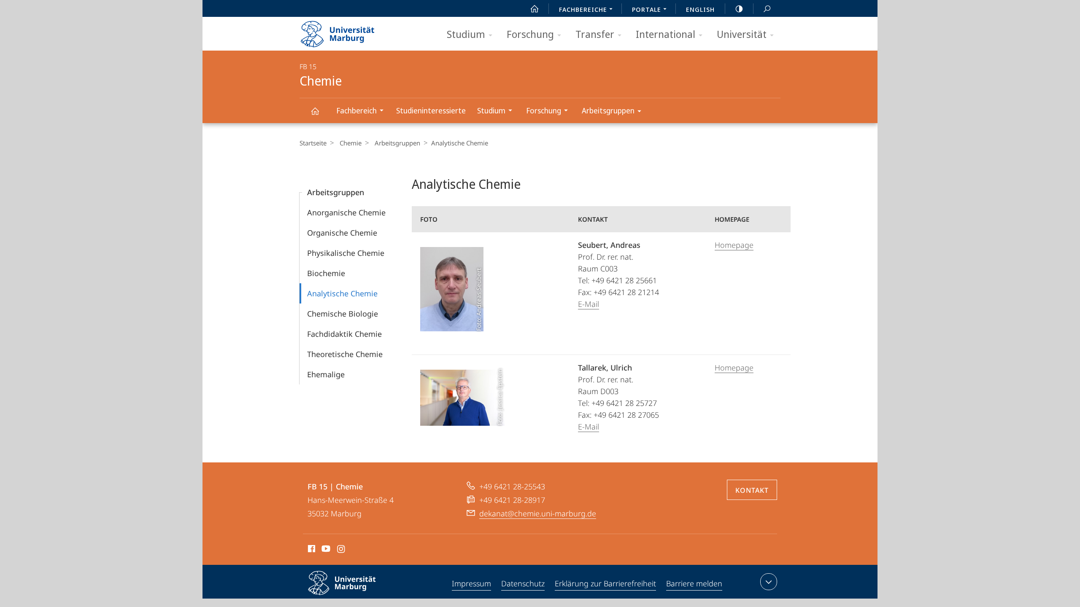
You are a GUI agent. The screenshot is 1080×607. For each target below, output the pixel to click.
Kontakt (752, 490)
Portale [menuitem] (646, 9)
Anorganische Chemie (346, 212)
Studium (466, 34)
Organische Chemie (342, 233)
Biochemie (326, 273)
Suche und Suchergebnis (766, 8)
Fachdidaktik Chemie (344, 334)
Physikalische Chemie (345, 253)
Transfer (594, 34)
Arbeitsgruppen (608, 110)
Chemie (315, 110)
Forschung (530, 34)
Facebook (310, 550)
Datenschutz (523, 583)
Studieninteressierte (431, 110)
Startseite (313, 143)
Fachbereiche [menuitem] (583, 9)
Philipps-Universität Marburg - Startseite (352, 31)
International (665, 34)
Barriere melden (694, 583)
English (700, 9)
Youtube (325, 550)
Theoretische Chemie (345, 354)
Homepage (734, 245)
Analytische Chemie (342, 293)
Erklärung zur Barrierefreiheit (605, 583)
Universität (742, 34)
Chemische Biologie (342, 314)
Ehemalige (326, 374)
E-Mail (588, 304)
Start (534, 8)
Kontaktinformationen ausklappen (768, 581)
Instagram (341, 550)
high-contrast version (739, 8)
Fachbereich (356, 110)
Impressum (471, 583)
